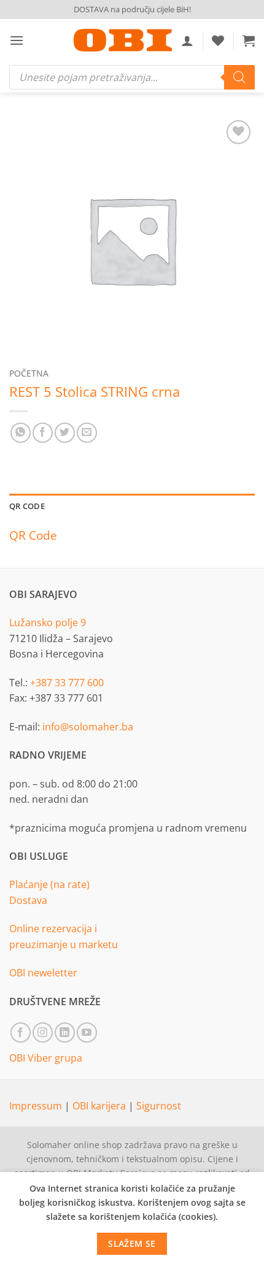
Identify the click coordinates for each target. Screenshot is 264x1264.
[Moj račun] (187, 40)
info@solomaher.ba (87, 727)
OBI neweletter (43, 972)
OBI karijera (100, 1106)
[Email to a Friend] (87, 433)
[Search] (239, 77)
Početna (29, 373)
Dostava (28, 900)
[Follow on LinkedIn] (65, 1032)
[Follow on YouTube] (87, 1032)
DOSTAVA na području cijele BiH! (132, 9)
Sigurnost (158, 1106)
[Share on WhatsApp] (20, 433)
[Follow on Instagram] (43, 1032)
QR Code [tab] (27, 505)
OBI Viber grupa (45, 1058)
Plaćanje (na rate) (49, 884)
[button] (16, 40)
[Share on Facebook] (43, 433)
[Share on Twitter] (65, 433)
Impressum (36, 1106)
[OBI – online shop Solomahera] (123, 40)
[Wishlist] (218, 40)
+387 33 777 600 (67, 682)
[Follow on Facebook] (20, 1032)
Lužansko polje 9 (47, 622)
